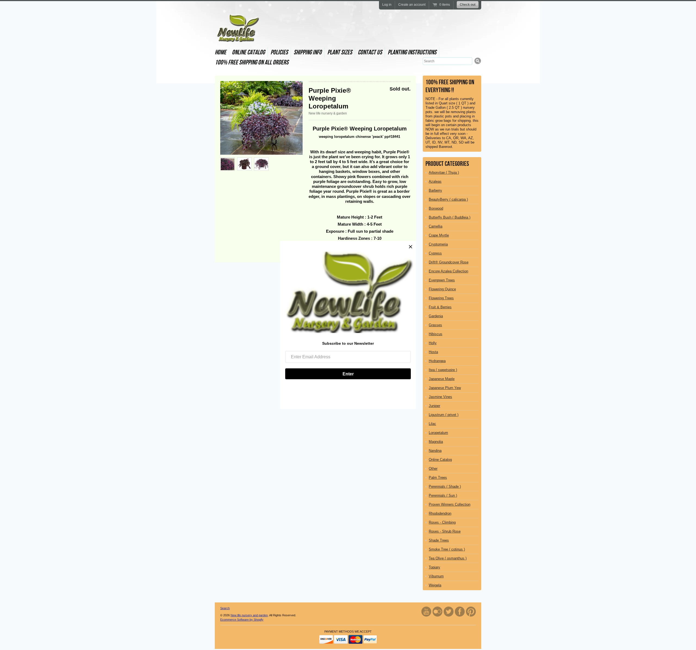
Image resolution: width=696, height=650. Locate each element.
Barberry (435, 190)
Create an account (411, 5)
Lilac (432, 424)
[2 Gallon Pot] (261, 164)
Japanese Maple (442, 379)
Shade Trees (439, 540)
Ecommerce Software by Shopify (241, 619)
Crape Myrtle (439, 235)
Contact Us (370, 52)
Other (433, 468)
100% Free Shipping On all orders (251, 62)
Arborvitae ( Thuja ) (444, 172)
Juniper (434, 406)
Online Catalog (248, 52)
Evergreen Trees (442, 280)
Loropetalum (438, 433)
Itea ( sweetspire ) (443, 370)
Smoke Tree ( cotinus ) (447, 549)
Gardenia (436, 316)
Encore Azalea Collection (448, 271)
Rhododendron (440, 513)
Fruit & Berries (440, 307)
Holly (433, 343)
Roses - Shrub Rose (445, 531)
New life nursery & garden (328, 113)
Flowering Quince (442, 289)
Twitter (448, 612)
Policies (279, 52)
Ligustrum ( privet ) (443, 415)
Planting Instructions (412, 52)
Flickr (437, 612)
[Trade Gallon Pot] (244, 163)
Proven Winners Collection (449, 504)
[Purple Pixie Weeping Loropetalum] (227, 164)
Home (220, 52)
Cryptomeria (438, 244)
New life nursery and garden (249, 615)
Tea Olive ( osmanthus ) (448, 558)
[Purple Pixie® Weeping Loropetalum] (261, 118)
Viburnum (436, 576)
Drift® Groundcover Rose (448, 262)
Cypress (435, 253)
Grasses (435, 325)
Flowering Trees (441, 298)
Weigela (435, 585)
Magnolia (436, 442)
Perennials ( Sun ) (443, 495)
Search (225, 608)
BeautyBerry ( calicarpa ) (448, 199)
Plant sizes (339, 52)
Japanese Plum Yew (445, 388)
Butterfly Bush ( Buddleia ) (449, 217)
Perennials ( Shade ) (445, 486)
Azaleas (435, 181)
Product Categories (447, 164)
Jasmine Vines (440, 397)
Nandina (435, 451)
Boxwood (436, 208)
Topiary (434, 567)
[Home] (237, 37)
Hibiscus (435, 334)
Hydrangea (437, 361)
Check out (468, 5)
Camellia (435, 226)
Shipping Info (308, 52)
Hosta (433, 352)
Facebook (460, 612)
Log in (386, 5)
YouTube (426, 612)
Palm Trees (438, 477)
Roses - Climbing (442, 522)
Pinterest (471, 612)
